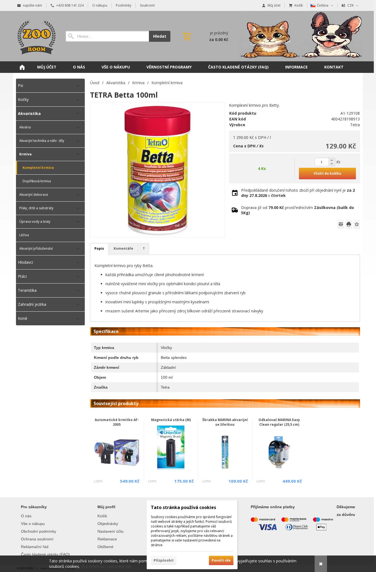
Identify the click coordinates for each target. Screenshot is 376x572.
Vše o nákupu (33, 523)
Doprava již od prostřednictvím (297, 210)
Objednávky (107, 523)
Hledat (159, 36)
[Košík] (205, 36)
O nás (26, 516)
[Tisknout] (348, 224)
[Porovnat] (340, 224)
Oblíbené (105, 546)
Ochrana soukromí (37, 539)
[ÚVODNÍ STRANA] (22, 67)
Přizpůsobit (164, 560)
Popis (99, 248)
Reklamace (107, 539)
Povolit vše (221, 560)
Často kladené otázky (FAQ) (45, 554)
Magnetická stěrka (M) (171, 419)
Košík (102, 516)
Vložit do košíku (327, 173)
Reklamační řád (34, 546)
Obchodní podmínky (38, 531)
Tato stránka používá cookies (183, 507)
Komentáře (123, 248)
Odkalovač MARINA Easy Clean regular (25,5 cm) (279, 422)
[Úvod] (35, 36)
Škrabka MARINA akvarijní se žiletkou (225, 422)
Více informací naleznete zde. (107, 566)
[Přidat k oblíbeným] (356, 224)
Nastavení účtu (110, 531)
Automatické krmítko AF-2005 (117, 422)
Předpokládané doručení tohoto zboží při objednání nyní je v (298, 193)
